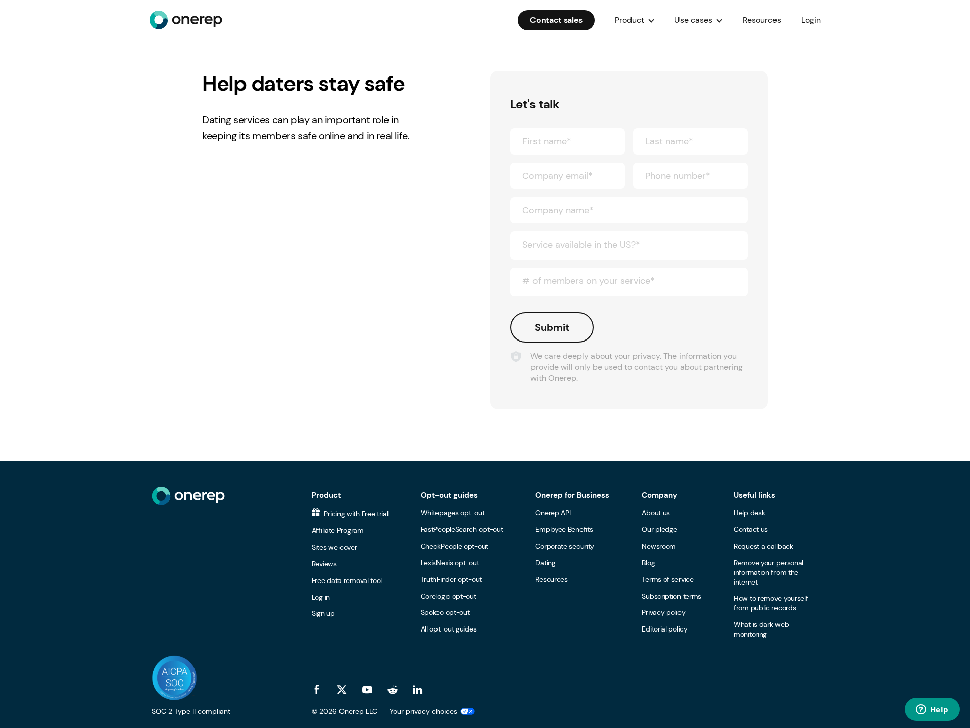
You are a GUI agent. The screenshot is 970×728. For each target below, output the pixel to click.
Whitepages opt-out (453, 512)
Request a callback (763, 546)
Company (659, 495)
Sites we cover (334, 547)
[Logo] (185, 20)
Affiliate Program (338, 530)
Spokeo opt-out (445, 612)
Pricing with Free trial (355, 513)
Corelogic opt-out (448, 596)
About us (656, 512)
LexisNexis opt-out (450, 562)
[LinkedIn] (418, 690)
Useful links (754, 495)
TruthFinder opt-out (451, 579)
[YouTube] (367, 690)
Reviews (324, 563)
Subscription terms (671, 596)
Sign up (323, 613)
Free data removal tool (347, 580)
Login (811, 20)
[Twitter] (342, 690)
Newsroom (659, 546)
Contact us (751, 529)
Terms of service (667, 579)
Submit (552, 327)
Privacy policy (663, 612)
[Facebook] (317, 690)
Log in (321, 597)
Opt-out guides (449, 495)
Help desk (749, 512)
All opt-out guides (449, 629)
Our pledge (659, 529)
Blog (648, 562)
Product (326, 495)
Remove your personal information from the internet (768, 572)
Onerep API (552, 512)
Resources (762, 20)
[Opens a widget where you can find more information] (932, 710)
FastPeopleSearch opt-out (462, 529)
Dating (545, 562)
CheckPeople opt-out (454, 546)
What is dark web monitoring (761, 629)
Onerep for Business (572, 495)
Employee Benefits (564, 529)
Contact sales (556, 20)
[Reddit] (392, 690)
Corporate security (564, 546)
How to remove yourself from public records (771, 603)
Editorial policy (664, 629)
